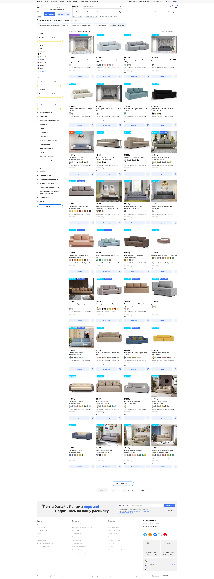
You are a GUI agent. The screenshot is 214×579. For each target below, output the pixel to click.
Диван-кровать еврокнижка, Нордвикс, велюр (109, 110)
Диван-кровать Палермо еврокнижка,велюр (104, 451)
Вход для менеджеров (43, 546)
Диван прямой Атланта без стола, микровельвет (162, 110)
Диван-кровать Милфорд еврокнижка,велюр (132, 402)
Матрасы (134, 12)
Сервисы (75, 7)
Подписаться (170, 505)
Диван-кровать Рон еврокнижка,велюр (164, 255)
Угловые (65, 25)
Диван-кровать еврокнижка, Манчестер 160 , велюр (133, 207)
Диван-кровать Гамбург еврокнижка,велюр (159, 402)
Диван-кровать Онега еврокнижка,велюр (103, 402)
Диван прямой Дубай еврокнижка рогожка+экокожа (80, 305)
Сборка (39, 533)
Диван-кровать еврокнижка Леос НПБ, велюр (163, 61)
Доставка (61, 1)
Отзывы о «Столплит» (114, 530)
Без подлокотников (101, 25)
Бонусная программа (72, 1)
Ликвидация (172, 12)
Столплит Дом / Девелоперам (80, 550)
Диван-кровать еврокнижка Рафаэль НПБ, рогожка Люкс (80, 61)
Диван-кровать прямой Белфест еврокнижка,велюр (79, 207)
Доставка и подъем (42, 530)
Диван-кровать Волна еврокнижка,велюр (76, 402)
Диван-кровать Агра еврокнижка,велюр (75, 451)
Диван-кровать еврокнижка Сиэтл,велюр (160, 354)
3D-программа (94, 1)
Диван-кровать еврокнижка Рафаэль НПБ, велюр (108, 61)
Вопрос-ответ (84, 1)
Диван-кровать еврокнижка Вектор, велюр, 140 (163, 207)
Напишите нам (133, 1)
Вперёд (143, 490)
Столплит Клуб (76, 524)
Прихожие (159, 12)
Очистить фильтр (50, 211)
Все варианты (41, 71)
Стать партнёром (144, 1)
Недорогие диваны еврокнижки (48, 25)
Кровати (122, 12)
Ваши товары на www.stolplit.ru (117, 550)
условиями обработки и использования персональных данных (135, 511)
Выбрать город (63, 14)
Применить (50, 206)
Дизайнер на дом (42, 524)
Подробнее (155, 576)
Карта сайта (111, 543)
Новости (110, 537)
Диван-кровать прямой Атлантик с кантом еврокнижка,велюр (162, 451)
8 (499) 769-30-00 (171, 1)
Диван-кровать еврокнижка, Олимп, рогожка (135, 110)
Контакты (110, 546)
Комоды (111, 12)
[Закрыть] (71, 6)
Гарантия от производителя (45, 543)
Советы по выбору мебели (80, 546)
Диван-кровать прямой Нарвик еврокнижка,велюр (106, 305)
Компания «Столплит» (114, 527)
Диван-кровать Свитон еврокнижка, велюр (108, 256)
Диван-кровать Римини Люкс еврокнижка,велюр (133, 256)
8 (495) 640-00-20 (149, 521)
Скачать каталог (112, 533)
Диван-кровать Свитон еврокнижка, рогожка (135, 354)
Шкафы (89, 12)
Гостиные (146, 12)
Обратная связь (41, 540)
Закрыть (166, 576)
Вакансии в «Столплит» (114, 540)
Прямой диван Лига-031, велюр (134, 157)
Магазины (54, 1)
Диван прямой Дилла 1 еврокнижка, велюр (108, 354)
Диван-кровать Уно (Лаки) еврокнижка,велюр (77, 354)
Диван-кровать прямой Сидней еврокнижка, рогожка (134, 305)
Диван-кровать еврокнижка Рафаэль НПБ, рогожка (136, 61)
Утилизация (40, 537)
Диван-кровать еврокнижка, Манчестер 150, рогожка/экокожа (107, 207)
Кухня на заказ (41, 527)
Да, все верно (50, 14)
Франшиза (111, 553)
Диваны (100, 12)
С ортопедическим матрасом (81, 25)
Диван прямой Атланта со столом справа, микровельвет (107, 158)
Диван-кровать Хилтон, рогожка (161, 304)
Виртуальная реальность (79, 537)
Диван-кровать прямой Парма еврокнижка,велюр (78, 256)
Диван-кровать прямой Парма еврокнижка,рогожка (161, 158)
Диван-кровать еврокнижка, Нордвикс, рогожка (81, 110)
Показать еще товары (123, 483)
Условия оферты (77, 543)
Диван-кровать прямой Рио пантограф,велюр (133, 451)
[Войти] (166, 7)
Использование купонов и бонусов (82, 527)
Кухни (78, 12)
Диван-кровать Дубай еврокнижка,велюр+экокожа (78, 158)
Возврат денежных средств (80, 553)
